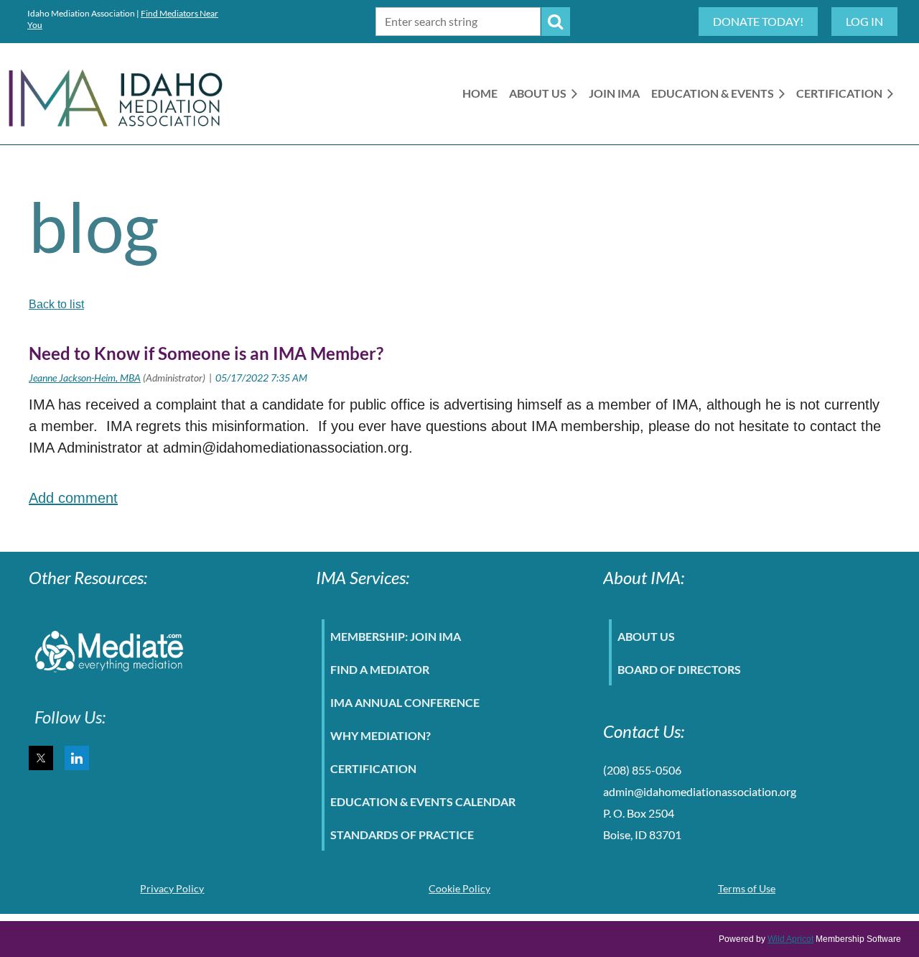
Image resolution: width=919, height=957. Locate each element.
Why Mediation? (380, 735)
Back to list (56, 304)
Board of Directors (679, 669)
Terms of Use (746, 888)
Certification (373, 768)
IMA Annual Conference (405, 702)
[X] (41, 758)
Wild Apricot (790, 939)
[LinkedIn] (77, 758)
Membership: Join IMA (395, 636)
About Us (646, 636)
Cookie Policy (459, 888)
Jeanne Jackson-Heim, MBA (85, 377)
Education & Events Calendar (423, 801)
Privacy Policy (172, 888)
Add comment (73, 498)
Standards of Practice (402, 834)
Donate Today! (758, 21)
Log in (864, 21)
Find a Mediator (379, 669)
